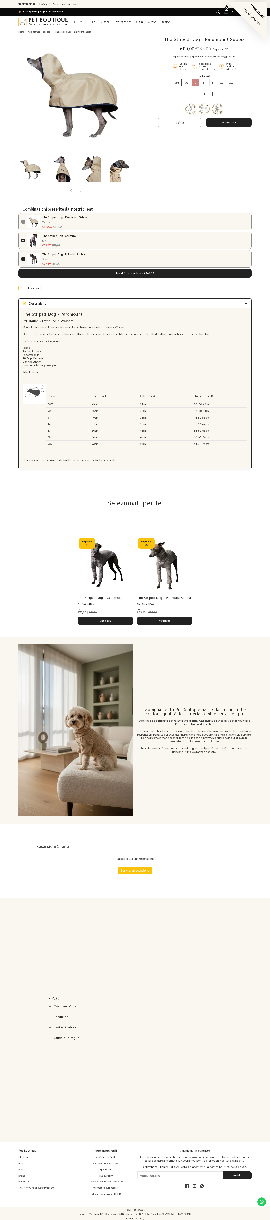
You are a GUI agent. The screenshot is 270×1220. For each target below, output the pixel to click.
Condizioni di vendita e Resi (105, 1163)
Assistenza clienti (105, 1157)
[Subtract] (196, 94)
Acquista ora (229, 122)
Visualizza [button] (105, 620)
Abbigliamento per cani (39, 31)
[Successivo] (130, 94)
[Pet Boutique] (43, 22)
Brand (21, 1175)
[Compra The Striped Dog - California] (105, 564)
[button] (135, 1006)
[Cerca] (217, 12)
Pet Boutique (132, 1210)
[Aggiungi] (212, 94)
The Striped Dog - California (59, 235)
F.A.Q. (21, 1169)
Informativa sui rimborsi (105, 1187)
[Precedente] (21, 94)
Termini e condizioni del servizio (105, 1181)
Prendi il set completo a (135, 273)
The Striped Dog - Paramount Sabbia (64, 217)
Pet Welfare (24, 1181)
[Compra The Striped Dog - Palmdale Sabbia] (164, 564)
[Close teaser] (226, 7)
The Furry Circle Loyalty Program (36, 1187)
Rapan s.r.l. (84, 1214)
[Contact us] (261, 1201)
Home (21, 31)
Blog (20, 1163)
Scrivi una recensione (135, 870)
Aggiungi (179, 122)
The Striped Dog (86, 604)
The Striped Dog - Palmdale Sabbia (63, 254)
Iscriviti (237, 1175)
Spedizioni (105, 1169)
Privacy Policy (105, 1175)
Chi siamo (23, 1157)
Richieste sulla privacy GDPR (105, 1193)
